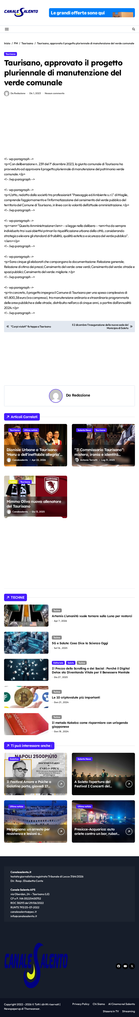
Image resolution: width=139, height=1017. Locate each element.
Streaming (128, 1011)
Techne (56, 610)
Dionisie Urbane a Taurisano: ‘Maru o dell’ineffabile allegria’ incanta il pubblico (33, 454)
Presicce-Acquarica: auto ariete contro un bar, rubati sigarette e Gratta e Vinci (96, 833)
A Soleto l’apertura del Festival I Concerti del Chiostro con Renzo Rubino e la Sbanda (95, 788)
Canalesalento (20, 459)
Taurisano (10, 54)
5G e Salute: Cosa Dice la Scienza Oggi (80, 643)
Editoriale (58, 662)
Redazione (81, 395)
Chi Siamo (99, 1004)
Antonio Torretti (88, 459)
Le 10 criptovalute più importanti (76, 697)
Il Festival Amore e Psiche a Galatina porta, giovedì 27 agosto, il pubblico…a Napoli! (29, 788)
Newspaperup (12, 1008)
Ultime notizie (30, 430)
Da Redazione (18, 93)
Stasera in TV (111, 1011)
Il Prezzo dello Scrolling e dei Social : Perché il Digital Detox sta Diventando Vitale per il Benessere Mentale (91, 670)
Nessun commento (54, 93)
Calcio (13, 481)
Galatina (14, 759)
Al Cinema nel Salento (121, 1004)
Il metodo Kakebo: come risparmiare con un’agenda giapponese (90, 725)
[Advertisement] (70, 131)
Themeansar (31, 1008)
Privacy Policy (80, 1004)
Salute (71, 662)
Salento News (84, 430)
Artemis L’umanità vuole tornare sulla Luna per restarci (92, 616)
